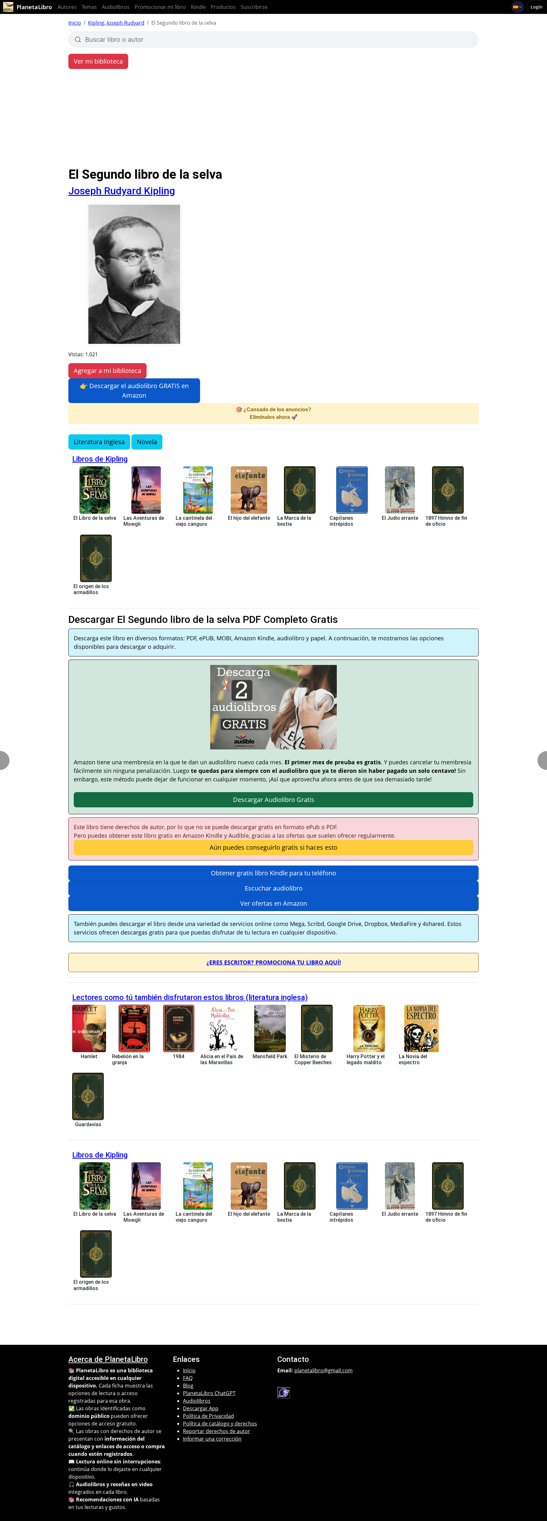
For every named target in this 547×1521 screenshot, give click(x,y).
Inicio (74, 22)
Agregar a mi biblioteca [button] (107, 370)
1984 (178, 1056)
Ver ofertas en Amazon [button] (273, 903)
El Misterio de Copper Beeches (313, 1059)
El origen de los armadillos (91, 589)
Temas (89, 6)
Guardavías (88, 1124)
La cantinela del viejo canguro (194, 521)
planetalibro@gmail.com (323, 1370)
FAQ (187, 1378)
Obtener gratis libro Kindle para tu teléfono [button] (273, 873)
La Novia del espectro (413, 1059)
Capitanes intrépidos (341, 521)
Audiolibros (115, 6)
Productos (223, 6)
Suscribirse (254, 6)
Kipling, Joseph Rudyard (116, 22)
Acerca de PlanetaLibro (108, 1359)
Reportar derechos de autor (216, 1431)
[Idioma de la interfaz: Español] (518, 7)
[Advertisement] (273, 119)
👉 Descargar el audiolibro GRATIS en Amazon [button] (134, 391)
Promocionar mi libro (160, 6)
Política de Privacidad (208, 1415)
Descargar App (200, 1408)
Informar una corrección (212, 1438)
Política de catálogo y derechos (220, 1423)
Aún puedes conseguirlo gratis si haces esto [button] (273, 847)
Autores (67, 6)
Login (537, 7)
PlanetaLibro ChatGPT (209, 1393)
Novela (147, 442)
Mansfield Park (270, 1056)
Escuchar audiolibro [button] (274, 888)
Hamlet (89, 1056)
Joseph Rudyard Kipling (121, 191)
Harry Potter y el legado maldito (366, 1059)
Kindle (198, 6)
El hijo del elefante (249, 518)
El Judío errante (400, 518)
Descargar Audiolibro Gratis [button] (273, 799)
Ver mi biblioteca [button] (98, 61)
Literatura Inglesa (99, 442)
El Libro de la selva (94, 518)
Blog (188, 1385)
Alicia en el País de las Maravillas (221, 1059)
